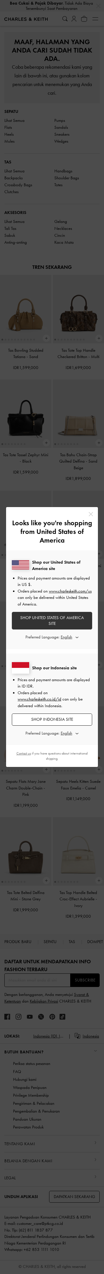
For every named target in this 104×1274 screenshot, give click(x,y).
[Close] (91, 514)
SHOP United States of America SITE (52, 620)
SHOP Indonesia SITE (52, 719)
